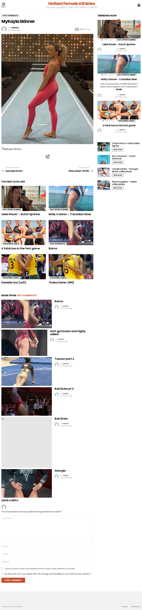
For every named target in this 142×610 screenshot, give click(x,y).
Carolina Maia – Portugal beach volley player (125, 170)
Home (125, 607)
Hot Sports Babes (12, 209)
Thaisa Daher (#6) (61, 282)
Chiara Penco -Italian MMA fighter (126, 144)
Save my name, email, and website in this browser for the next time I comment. (40, 569)
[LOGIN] (139, 5)
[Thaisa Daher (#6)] (71, 266)
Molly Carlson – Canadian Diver (70, 214)
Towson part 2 (64, 359)
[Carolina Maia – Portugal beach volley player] (103, 172)
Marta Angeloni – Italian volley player (124, 183)
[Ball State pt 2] (26, 401)
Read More (117, 150)
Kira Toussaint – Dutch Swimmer (124, 157)
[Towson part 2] (26, 371)
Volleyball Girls (11, 243)
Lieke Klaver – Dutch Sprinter (20, 214)
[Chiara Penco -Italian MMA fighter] (103, 146)
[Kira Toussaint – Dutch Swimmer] (103, 159)
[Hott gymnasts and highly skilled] (24, 343)
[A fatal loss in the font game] (23, 232)
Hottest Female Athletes (71, 4)
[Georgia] (26, 483)
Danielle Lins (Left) (13, 282)
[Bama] (71, 232)
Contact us (136, 607)
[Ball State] (26, 442)
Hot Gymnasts (57, 243)
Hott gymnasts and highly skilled (68, 332)
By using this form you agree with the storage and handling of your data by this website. (48, 574)
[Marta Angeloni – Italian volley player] (103, 185)
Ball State (61, 419)
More (119, 89)
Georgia (60, 471)
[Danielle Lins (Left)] (23, 266)
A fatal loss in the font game (20, 248)
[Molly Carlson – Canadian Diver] (71, 198)
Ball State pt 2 (64, 389)
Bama (53, 248)
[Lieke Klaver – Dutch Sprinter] (23, 198)
